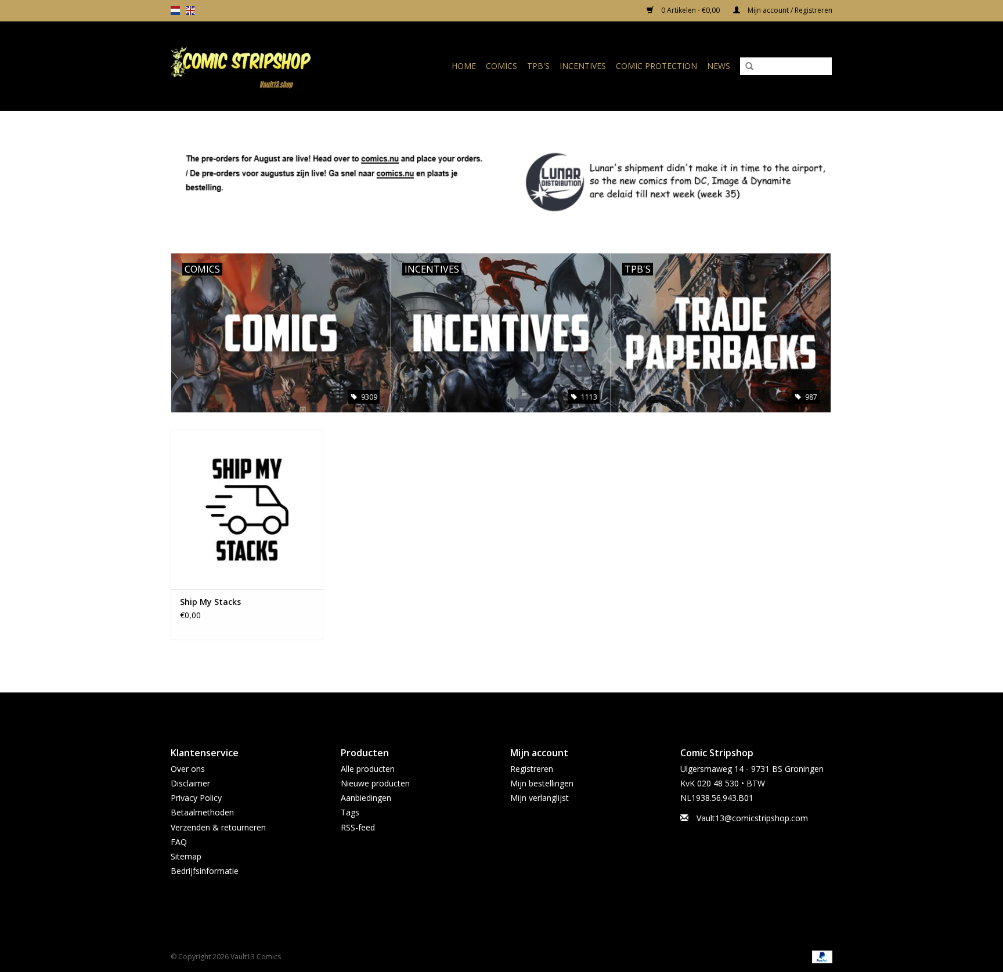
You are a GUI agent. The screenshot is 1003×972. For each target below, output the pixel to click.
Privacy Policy (196, 797)
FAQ (179, 841)
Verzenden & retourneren (218, 827)
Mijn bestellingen (541, 783)
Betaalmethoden (202, 812)
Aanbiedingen (366, 797)
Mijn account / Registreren (789, 10)
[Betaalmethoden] (820, 956)
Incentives (583, 65)
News (718, 65)
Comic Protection (656, 65)
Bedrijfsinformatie (205, 870)
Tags (350, 812)
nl (175, 10)
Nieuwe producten (375, 783)
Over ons (188, 768)
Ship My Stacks (210, 601)
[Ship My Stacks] (247, 509)
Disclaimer (190, 783)
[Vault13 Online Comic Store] (260, 66)
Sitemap (186, 856)
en (190, 10)
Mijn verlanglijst (539, 797)
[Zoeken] (749, 67)
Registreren (531, 768)
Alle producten (368, 768)
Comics (501, 65)
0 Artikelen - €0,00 (690, 10)
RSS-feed (358, 827)
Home (464, 65)
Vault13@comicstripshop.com (752, 818)
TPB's (538, 65)
